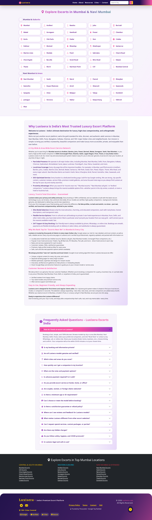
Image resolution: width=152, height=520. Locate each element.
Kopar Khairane (52, 86)
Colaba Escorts (24, 480)
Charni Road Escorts (25, 474)
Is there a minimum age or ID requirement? (60, 395)
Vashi (49, 79)
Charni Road (120, 53)
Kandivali (73, 32)
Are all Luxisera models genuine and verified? (61, 353)
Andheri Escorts (63, 468)
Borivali (119, 25)
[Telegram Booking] (21, 505)
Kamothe (26, 86)
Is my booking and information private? (59, 347)
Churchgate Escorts (25, 472)
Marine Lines (28, 53)
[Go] (131, 2)
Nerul (72, 79)
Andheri (50, 25)
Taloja (95, 93)
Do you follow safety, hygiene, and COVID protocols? (64, 436)
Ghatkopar (97, 46)
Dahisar (26, 46)
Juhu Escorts (62, 470)
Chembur (119, 32)
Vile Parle (50, 39)
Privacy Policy (74, 505)
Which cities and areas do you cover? (58, 359)
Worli (49, 67)
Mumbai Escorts (24, 468)
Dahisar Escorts (63, 480)
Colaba (118, 39)
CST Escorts (23, 470)
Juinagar (26, 100)
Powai (95, 32)
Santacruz (119, 46)
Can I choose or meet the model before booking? (62, 401)
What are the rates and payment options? (60, 371)
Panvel (95, 79)
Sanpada (26, 93)
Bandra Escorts (63, 472)
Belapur (73, 93)
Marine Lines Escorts (26, 476)
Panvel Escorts (101, 474)
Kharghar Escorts (102, 476)
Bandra (72, 25)
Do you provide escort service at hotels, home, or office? (65, 383)
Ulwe (48, 93)
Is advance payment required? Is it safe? (59, 377)
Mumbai (26, 25)
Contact (105, 3)
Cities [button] (96, 3)
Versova (50, 100)
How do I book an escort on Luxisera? (58, 329)
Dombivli (119, 93)
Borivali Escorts (63, 478)
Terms (85, 505)
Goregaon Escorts (64, 474)
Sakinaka (96, 53)
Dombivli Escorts (102, 480)
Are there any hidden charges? (55, 430)
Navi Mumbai (28, 79)
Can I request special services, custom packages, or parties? (67, 424)
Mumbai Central (122, 67)
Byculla (49, 60)
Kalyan (118, 60)
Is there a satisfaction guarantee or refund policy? (63, 406)
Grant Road (74, 60)
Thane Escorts (101, 478)
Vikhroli (119, 100)
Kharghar (119, 79)
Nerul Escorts (100, 472)
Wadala (49, 53)
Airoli (72, 86)
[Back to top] (130, 509)
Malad (25, 32)
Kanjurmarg (97, 100)
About (81, 3)
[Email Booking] (26, 505)
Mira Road (96, 60)
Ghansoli (96, 86)
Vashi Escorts (100, 470)
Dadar (72, 39)
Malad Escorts (62, 476)
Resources (89, 3)
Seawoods (120, 86)
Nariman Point (75, 67)
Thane (25, 67)
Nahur (72, 100)
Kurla (25, 39)
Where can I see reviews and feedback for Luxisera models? (67, 412)
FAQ (100, 505)
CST (94, 67)
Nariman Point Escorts (26, 478)
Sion (94, 39)
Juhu (94, 25)
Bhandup (73, 46)
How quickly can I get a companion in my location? (63, 365)
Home (75, 3)
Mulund (49, 46)
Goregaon (50, 32)
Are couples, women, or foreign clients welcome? (62, 389)
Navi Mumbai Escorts (103, 468)
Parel (72, 53)
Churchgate (27, 60)
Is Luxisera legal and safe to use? (56, 442)
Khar (25, 107)
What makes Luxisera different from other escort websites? (67, 418)
